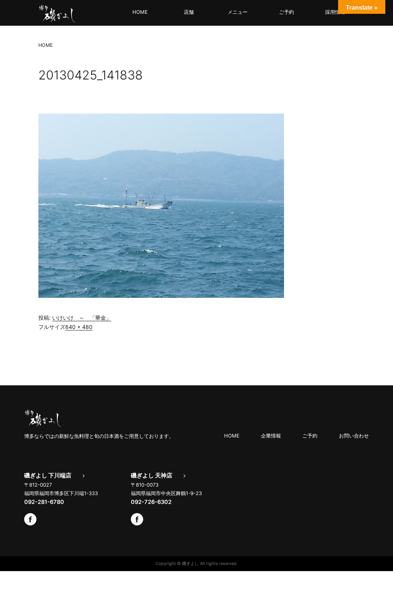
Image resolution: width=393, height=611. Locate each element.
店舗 (189, 12)
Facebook (30, 519)
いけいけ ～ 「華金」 (81, 317)
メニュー (238, 12)
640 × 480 (78, 327)
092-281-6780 (44, 502)
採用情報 (335, 12)
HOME (140, 12)
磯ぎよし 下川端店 (47, 475)
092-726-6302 (151, 502)
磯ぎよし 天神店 (151, 475)
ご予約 (286, 12)
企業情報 (271, 436)
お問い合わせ (354, 436)
